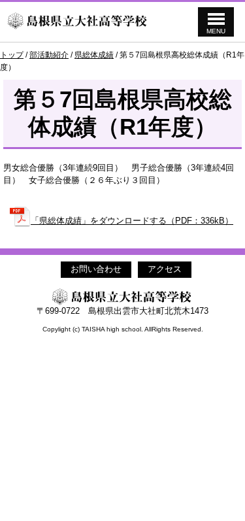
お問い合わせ (96, 269)
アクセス (165, 269)
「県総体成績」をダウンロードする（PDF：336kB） (132, 221)
